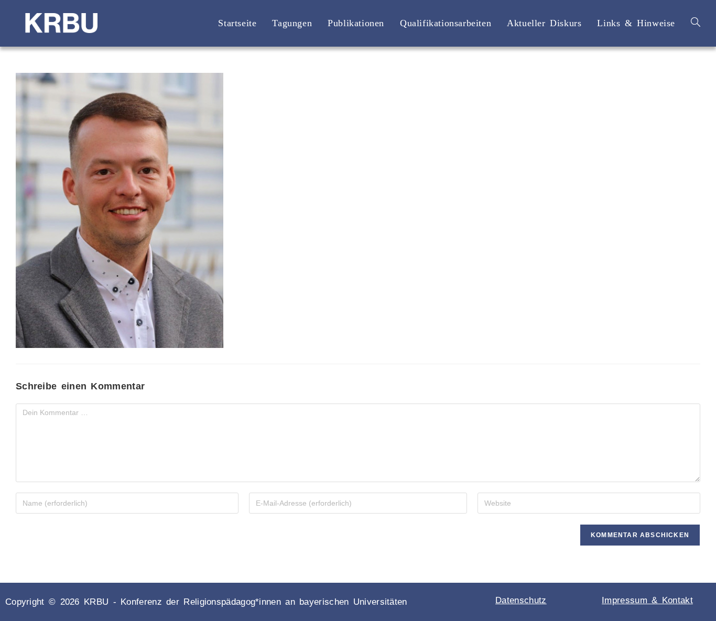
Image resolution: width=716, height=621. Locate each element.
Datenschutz (520, 600)
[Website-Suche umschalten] (695, 23)
